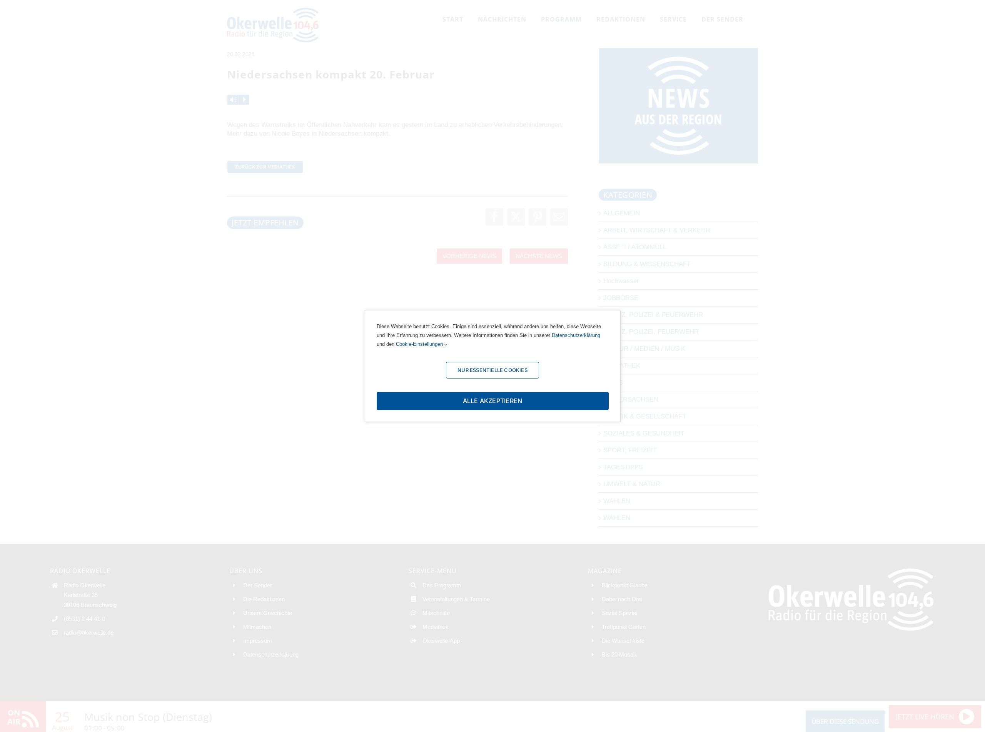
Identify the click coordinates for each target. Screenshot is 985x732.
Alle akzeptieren (493, 401)
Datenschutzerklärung (576, 335)
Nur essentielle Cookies (492, 370)
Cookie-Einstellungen (420, 344)
